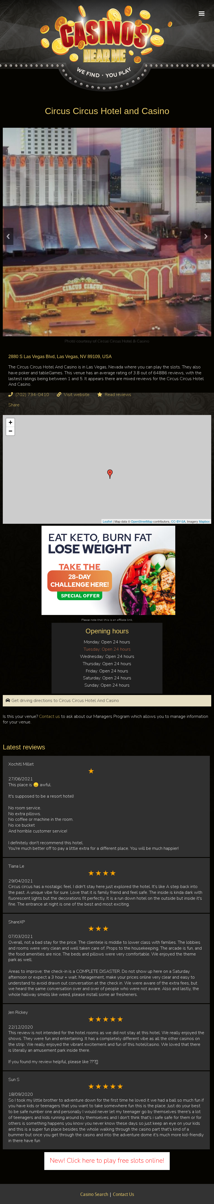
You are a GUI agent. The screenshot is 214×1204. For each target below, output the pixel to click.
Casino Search (94, 1195)
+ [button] (10, 422)
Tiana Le (16, 866)
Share (14, 405)
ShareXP (16, 922)
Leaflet (107, 521)
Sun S (14, 1080)
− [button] (10, 431)
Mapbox (204, 521)
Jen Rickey (18, 1012)
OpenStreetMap (141, 521)
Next (206, 236)
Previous (8, 236)
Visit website (76, 395)
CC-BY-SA (178, 521)
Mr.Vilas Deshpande (123, 341)
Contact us (49, 716)
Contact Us (123, 1195)
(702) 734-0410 (32, 395)
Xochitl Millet (21, 764)
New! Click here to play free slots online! (107, 1160)
